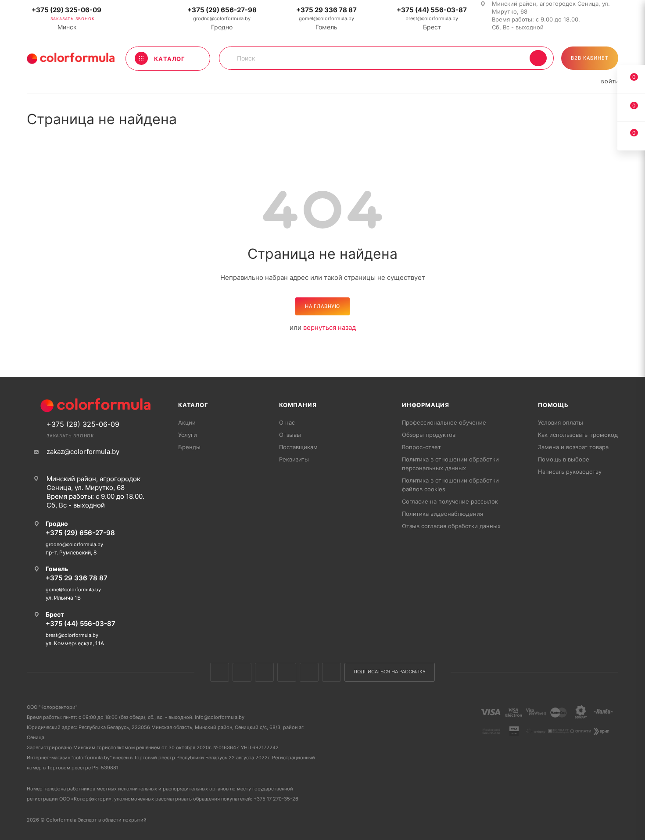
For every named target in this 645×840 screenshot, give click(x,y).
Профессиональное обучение (444, 422)
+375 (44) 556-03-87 (432, 10)
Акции (187, 422)
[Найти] (538, 58)
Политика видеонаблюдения (442, 513)
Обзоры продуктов (428, 434)
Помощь (553, 404)
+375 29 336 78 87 (326, 10)
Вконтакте (219, 672)
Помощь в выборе (563, 459)
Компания (297, 404)
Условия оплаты (560, 422)
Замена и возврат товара (573, 446)
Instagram (264, 672)
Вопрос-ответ (421, 446)
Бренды (189, 446)
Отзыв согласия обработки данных (451, 525)
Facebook (242, 672)
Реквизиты (294, 459)
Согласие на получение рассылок (450, 501)
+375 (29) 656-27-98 (222, 10)
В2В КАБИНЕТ (590, 58)
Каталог (193, 404)
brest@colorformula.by (431, 18)
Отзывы (290, 434)
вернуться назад (329, 327)
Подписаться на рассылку (390, 672)
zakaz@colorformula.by (83, 451)
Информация (425, 404)
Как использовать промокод (578, 434)
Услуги (187, 434)
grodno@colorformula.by (222, 18)
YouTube (309, 672)
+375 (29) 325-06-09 (66, 10)
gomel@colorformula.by (326, 18)
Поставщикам (298, 446)
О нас (287, 422)
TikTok (331, 672)
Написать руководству (570, 471)
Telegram (286, 672)
